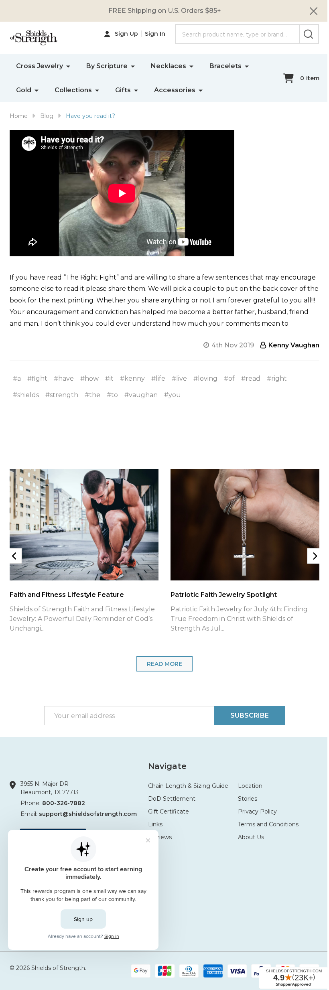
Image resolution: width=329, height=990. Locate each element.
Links (155, 824)
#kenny (132, 378)
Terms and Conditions (268, 824)
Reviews (160, 837)
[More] (68, 66)
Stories (247, 798)
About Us (251, 837)
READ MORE (164, 663)
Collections (73, 90)
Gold (23, 90)
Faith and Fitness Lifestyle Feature (67, 594)
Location (250, 785)
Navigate (167, 766)
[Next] (315, 556)
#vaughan (141, 395)
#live (179, 378)
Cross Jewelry (39, 66)
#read (250, 378)
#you (172, 395)
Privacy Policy (257, 811)
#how (89, 378)
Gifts (123, 90)
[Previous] (14, 556)
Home (19, 116)
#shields (26, 395)
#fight (37, 378)
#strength (61, 395)
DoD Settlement (171, 798)
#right (277, 378)
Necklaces (168, 66)
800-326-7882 (63, 803)
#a (17, 378)
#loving (205, 378)
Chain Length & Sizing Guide (188, 785)
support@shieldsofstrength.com (88, 814)
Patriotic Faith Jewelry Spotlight (224, 594)
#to (112, 395)
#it (109, 378)
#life (158, 378)
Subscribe (249, 715)
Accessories (174, 90)
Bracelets (225, 66)
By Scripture (107, 66)
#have (64, 378)
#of (229, 378)
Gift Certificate (168, 811)
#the (92, 395)
